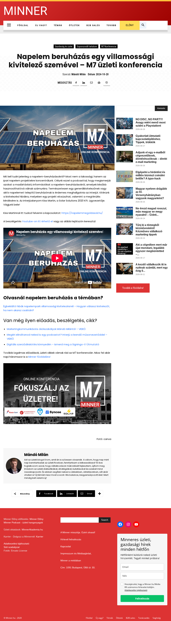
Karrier (39, 536)
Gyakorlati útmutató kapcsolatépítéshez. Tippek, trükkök (148, 139)
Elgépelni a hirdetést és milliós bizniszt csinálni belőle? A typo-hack (150, 175)
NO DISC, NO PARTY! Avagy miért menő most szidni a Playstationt (150, 122)
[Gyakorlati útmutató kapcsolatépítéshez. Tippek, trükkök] (124, 140)
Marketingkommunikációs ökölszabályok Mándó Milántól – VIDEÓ (46, 329)
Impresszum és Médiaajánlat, (76, 553)
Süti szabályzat (12, 547)
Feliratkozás (142, 598)
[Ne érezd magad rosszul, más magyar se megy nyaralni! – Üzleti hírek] (124, 212)
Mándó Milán (78, 74)
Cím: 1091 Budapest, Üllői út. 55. (77, 567)
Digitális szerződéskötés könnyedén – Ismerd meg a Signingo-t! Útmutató (53, 344)
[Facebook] (76, 82)
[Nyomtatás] (99, 82)
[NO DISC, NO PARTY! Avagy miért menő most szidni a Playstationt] (124, 123)
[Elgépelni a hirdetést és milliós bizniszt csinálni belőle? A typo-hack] (124, 176)
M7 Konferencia (108, 46)
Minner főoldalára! (39, 356)
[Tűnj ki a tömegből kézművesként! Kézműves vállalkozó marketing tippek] (124, 229)
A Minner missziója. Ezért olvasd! (77, 532)
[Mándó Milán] (15, 465)
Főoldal (89, 617)
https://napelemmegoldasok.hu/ (82, 213)
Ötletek (119, 617)
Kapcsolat (65, 546)
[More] (99, 493)
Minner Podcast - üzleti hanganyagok (23, 522)
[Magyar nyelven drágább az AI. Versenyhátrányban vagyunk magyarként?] (124, 193)
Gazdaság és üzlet (63, 46)
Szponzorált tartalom (87, 46)
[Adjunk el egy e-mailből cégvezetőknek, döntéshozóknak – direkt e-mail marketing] (124, 156)
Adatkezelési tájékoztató (16, 543)
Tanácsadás (143, 617)
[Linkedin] (83, 82)
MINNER (25, 11)
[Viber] (106, 82)
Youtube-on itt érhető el (37, 221)
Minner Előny (36, 519)
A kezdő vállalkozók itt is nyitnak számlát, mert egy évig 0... (152, 267)
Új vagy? (99, 617)
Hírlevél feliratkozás (70, 539)
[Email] (91, 82)
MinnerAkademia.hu (32, 529)
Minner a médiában (70, 560)
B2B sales (130, 617)
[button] (143, 25)
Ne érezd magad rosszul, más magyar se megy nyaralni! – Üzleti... (151, 211)
